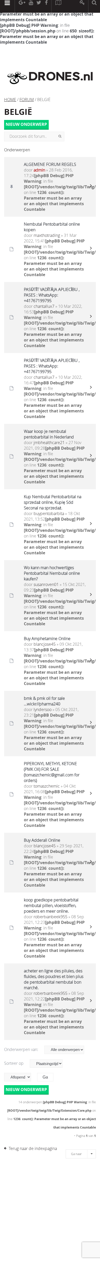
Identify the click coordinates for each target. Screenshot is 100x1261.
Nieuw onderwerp (26, 124)
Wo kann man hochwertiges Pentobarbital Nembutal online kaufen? (52, 573)
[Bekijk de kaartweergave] (58, 6)
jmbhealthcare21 (49, 442)
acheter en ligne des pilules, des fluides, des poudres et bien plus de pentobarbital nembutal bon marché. (53, 979)
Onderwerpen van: (21, 1049)
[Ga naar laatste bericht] (90, 187)
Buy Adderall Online (42, 840)
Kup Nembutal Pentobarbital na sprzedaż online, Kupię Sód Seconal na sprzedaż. (52, 502)
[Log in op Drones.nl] (82, 6)
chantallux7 (44, 306)
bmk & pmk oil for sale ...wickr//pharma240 (44, 701)
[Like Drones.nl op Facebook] (46, 6)
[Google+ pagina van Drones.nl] (22, 6)
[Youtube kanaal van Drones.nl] (31, 6)
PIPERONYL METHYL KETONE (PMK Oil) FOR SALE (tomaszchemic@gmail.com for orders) (51, 772)
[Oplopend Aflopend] (20, 1077)
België (18, 111)
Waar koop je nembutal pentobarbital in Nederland (49, 434)
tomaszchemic (47, 786)
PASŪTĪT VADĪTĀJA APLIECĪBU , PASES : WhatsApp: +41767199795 (51, 295)
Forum (26, 99)
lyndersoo (43, 709)
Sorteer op (14, 1063)
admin (39, 170)
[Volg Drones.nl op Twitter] (39, 6)
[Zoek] (59, 136)
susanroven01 (46, 584)
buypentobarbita (49, 513)
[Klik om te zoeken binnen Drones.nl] (94, 6)
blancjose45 (45, 644)
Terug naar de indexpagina (33, 1148)
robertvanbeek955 (50, 917)
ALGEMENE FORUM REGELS (50, 164)
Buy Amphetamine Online (47, 638)
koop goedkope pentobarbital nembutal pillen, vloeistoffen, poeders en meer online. (51, 905)
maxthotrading (47, 235)
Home (10, 99)
